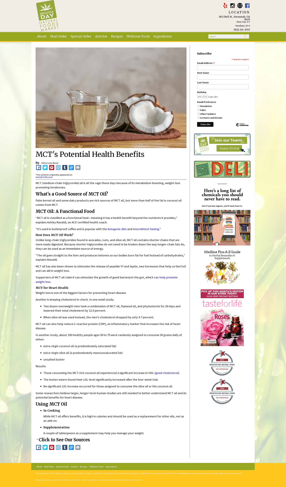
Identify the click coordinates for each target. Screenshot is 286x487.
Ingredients (162, 36)
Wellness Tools (138, 36)
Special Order (81, 36)
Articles (101, 36)
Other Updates (208, 114)
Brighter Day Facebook (247, 5)
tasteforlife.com (44, 177)
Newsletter (206, 106)
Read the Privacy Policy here (130, 480)
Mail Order (58, 36)
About (41, 36)
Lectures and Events (211, 118)
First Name (203, 73)
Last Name (203, 82)
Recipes (117, 36)
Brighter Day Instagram (232, 5)
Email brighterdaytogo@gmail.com (240, 5)
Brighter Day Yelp (225, 5)
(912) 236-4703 (242, 29)
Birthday (201, 92)
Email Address (206, 63)
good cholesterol (167, 373)
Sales (203, 110)
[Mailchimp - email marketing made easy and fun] (242, 126)
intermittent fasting (146, 229)
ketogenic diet (117, 229)
